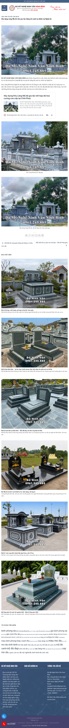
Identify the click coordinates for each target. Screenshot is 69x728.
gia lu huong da (40, 634)
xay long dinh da (58, 648)
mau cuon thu (23, 641)
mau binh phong (8, 641)
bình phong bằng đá (22, 631)
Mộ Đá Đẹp (29, 723)
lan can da (24, 637)
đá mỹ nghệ (24, 652)
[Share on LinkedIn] (42, 235)
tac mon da (31, 649)
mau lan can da (33, 641)
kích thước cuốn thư (15, 637)
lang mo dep (53, 637)
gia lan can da (24, 634)
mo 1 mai (64, 641)
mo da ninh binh (9, 644)
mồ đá (44, 645)
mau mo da (55, 640)
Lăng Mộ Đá (16, 16)
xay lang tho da (49, 649)
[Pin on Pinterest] (39, 235)
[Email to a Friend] (36, 235)
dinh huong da (46, 631)
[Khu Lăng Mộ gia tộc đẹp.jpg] (34, 146)
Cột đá (36, 723)
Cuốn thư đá (44, 723)
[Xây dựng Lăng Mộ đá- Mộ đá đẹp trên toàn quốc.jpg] (34, 201)
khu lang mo (55, 634)
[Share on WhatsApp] (26, 235)
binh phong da (8, 631)
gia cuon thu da (13, 634)
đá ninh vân (44, 652)
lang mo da (44, 637)
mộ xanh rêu (52, 645)
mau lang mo (43, 641)
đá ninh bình (34, 652)
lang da (38, 637)
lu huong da (61, 637)
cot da (34, 631)
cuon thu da (39, 631)
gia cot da (3, 634)
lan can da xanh (32, 637)
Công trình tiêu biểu (6, 16)
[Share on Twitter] (32, 235)
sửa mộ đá (23, 649)
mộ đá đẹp (13, 648)
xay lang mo (40, 648)
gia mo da (47, 634)
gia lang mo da (32, 634)
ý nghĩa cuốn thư (13, 652)
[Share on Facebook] (29, 235)
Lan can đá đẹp (54, 723)
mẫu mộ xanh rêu (36, 645)
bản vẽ (30, 631)
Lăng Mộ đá (18, 80)
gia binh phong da (59, 631)
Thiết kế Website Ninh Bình (34, 718)
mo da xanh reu (24, 645)
